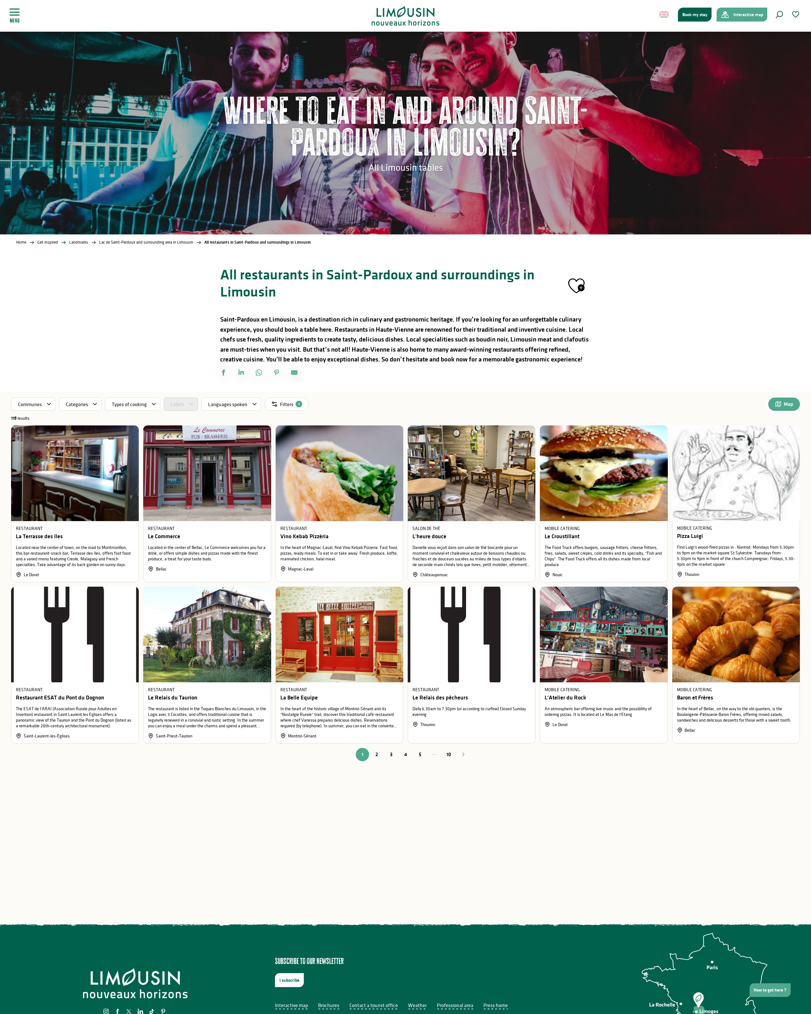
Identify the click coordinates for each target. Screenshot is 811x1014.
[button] (779, 15)
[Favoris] (796, 14)
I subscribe (289, 980)
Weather (417, 1005)
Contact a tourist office (373, 1005)
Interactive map (291, 1005)
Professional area (455, 1005)
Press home (495, 1005)
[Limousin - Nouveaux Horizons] (405, 16)
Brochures (328, 1005)
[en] (664, 14)
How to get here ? (770, 990)
